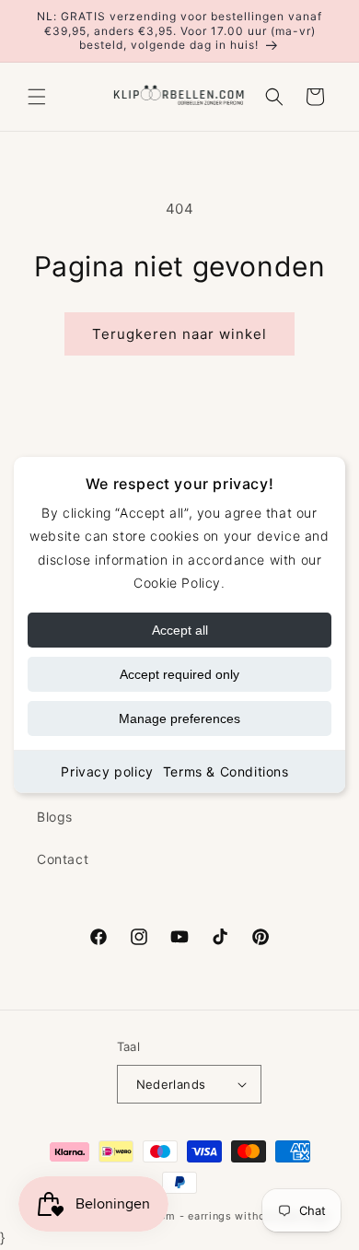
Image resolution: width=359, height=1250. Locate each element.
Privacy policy (107, 771)
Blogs (55, 816)
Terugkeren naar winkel (179, 334)
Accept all (180, 630)
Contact (62, 859)
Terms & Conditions (226, 771)
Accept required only (179, 674)
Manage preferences (179, 718)
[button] (37, 96)
